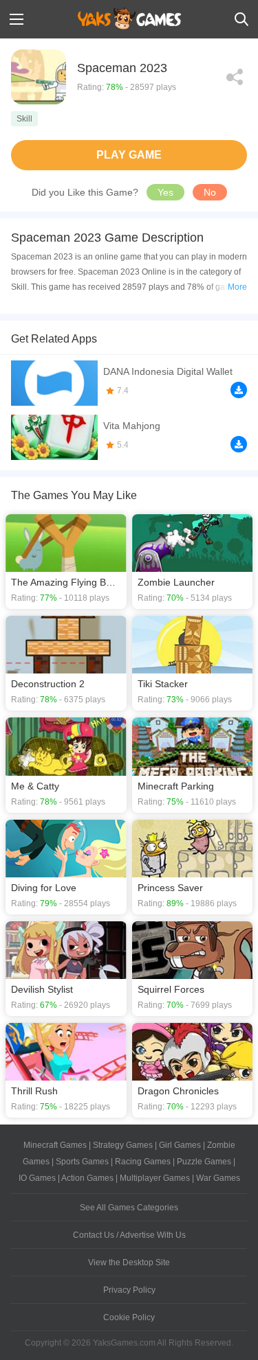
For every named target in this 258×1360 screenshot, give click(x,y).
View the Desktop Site (129, 1262)
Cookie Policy (129, 1317)
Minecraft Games (55, 1145)
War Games (218, 1178)
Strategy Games (123, 1145)
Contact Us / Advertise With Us (129, 1235)
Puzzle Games (204, 1161)
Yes (165, 192)
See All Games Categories (129, 1207)
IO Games (37, 1178)
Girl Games (180, 1145)
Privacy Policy (129, 1290)
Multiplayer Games (155, 1178)
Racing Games (143, 1161)
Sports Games (82, 1161)
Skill (24, 119)
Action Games (87, 1178)
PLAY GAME (129, 155)
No (210, 192)
